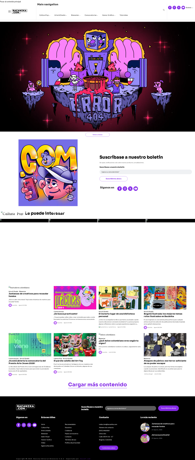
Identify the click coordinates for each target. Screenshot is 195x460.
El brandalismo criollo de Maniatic (116, 211)
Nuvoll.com (85, 458)
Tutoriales (124, 15)
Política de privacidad (72, 443)
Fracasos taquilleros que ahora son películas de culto (22, 211)
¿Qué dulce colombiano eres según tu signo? (119, 342)
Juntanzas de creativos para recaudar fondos (166, 211)
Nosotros (68, 427)
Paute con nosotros (71, 433)
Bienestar (75, 15)
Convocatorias (91, 15)
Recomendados (70, 424)
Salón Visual (45, 437)
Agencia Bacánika (47, 446)
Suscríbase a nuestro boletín (112, 167)
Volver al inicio (97, 134)
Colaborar (68, 430)
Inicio (43, 424)
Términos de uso (70, 440)
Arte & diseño (46, 430)
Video (43, 443)
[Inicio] (18, 11)
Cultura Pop (44, 15)
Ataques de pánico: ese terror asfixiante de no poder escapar (165, 362)
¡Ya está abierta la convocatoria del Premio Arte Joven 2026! (27, 362)
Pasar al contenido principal (10, 2)
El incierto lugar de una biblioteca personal (117, 315)
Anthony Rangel (148, 374)
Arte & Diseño (60, 15)
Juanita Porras (112, 327)
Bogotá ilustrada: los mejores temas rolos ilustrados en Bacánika (70, 209)
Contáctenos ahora (108, 448)
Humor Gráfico (108, 15)
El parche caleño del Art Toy (68, 361)
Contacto (68, 437)
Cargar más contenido (97, 385)
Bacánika (14, 305)
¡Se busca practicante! (65, 314)
